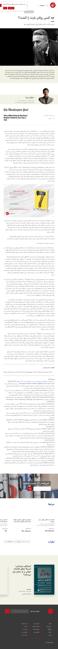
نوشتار (50, 623)
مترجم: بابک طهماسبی (49, 116)
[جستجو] (27, 5)
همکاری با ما (24, 632)
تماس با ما (25, 629)
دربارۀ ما (25, 626)
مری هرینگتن (51, 528)
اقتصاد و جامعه (36, 626)
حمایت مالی (24, 635)
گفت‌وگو (49, 629)
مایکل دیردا (30, 97)
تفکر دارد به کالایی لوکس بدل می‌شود (46, 521)
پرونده (50, 635)
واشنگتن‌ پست (43, 131)
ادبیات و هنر (36, 623)
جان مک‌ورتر (28, 528)
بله (5, 8)
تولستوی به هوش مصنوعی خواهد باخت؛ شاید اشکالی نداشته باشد (22, 521)
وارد (18, 542)
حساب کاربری (24, 623)
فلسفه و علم (36, 632)
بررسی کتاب (48, 626)
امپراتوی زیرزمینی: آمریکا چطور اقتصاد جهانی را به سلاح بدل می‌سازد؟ (21, 570)
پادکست (49, 632)
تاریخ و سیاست (36, 629)
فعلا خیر (11, 8)
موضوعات (42, 5)
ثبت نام (10, 542)
